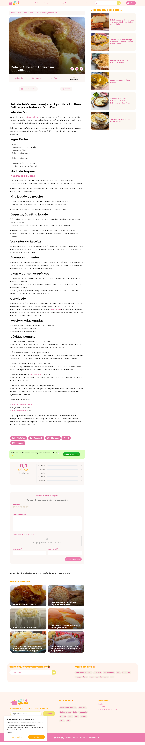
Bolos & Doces (35, 3)
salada (99, 677)
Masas (73, 3)
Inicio (13, 13)
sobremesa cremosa (83, 673)
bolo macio (56, 309)
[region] (25, 728)
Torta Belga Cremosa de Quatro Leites (120, 121)
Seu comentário (19, 514)
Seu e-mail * (53, 549)
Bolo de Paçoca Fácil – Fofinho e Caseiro (119, 62)
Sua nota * (17, 504)
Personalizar (17, 737)
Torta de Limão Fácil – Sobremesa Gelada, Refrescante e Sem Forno (120, 101)
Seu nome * (17, 549)
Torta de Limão (19, 410)
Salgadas (64, 3)
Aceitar (36, 737)
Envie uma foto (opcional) (23, 534)
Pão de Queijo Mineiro (22, 404)
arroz (106, 677)
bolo (118, 673)
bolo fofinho (32, 117)
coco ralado (35, 374)
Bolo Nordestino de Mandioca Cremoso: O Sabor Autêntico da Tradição (122, 22)
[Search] (119, 3)
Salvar (67, 89)
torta (85, 677)
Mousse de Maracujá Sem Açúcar (120, 81)
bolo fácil (97, 673)
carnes (55, 3)
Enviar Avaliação (73, 559)
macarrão (126, 673)
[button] (18, 438)
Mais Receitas (83, 3)
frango (47, 3)
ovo (112, 677)
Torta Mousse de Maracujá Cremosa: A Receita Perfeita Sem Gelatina (121, 42)
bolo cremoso (109, 673)
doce (92, 677)
